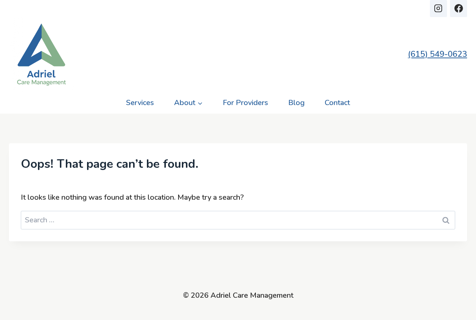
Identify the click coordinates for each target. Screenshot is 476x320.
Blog (296, 103)
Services (140, 103)
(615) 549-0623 (437, 54)
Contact (337, 103)
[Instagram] (438, 8)
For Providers (245, 103)
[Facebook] (458, 8)
